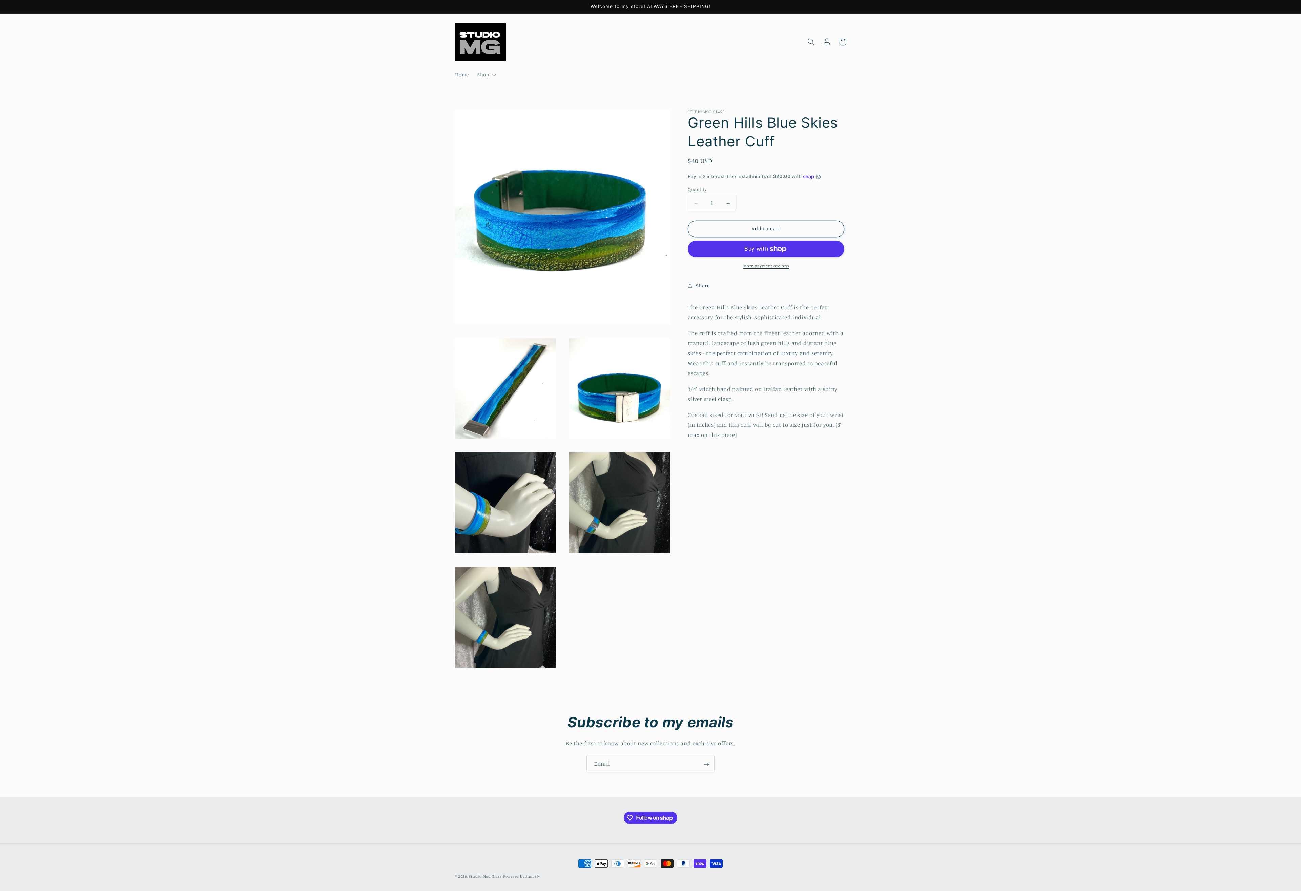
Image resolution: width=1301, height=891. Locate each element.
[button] (486, 74)
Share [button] (702, 286)
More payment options (766, 265)
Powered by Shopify (521, 876)
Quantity (697, 189)
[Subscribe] (706, 764)
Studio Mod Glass (485, 876)
